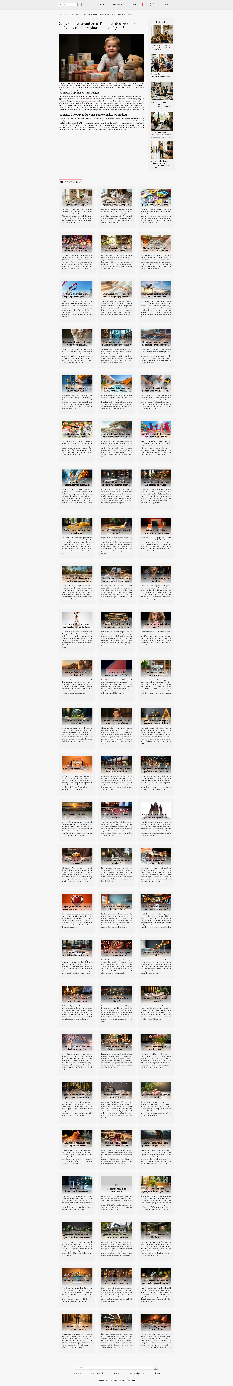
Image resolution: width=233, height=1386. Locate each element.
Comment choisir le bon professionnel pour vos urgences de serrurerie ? (77, 390)
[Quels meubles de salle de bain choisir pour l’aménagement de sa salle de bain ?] (116, 478)
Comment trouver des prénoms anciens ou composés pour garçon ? (116, 723)
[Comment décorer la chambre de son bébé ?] (116, 1091)
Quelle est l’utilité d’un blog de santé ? (156, 1096)
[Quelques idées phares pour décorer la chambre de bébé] (156, 716)
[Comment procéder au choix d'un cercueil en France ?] (156, 478)
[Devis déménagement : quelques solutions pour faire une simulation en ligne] (156, 1185)
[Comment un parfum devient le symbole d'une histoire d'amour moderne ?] (156, 290)
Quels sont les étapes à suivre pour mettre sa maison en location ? (116, 1237)
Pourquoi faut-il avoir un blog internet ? (77, 862)
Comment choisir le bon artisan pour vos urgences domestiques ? (116, 250)
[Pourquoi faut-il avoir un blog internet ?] (77, 856)
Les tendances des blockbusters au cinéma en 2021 (77, 485)
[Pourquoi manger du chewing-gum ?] (156, 620)
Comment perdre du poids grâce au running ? (77, 1328)
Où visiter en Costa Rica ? (74, 814)
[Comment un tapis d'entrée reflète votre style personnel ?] (156, 244)
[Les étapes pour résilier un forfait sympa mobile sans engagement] (156, 526)
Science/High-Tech (151, 4)
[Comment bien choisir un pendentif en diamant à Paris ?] (77, 620)
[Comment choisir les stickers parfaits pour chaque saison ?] (156, 198)
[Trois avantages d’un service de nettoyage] (77, 526)
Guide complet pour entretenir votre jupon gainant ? (77, 343)
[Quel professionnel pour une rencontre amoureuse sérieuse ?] (77, 902)
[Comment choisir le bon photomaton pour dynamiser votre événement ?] (77, 244)
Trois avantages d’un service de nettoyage (77, 531)
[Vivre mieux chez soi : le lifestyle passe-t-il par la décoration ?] (162, 34)
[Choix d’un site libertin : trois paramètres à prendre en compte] (156, 811)
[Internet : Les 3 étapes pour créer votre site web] (156, 1322)
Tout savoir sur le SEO (73, 768)
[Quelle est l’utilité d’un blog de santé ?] (156, 1091)
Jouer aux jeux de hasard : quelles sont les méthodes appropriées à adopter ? (116, 1145)
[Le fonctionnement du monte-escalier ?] (116, 856)
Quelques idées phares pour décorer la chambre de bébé (156, 722)
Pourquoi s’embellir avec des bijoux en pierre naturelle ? (116, 625)
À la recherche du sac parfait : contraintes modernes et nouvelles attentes (160, 164)
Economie (101, 4)
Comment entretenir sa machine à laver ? (156, 673)
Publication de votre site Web (76, 1280)
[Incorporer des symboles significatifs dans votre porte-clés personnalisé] (116, 198)
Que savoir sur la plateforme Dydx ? (116, 999)
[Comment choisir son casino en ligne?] (116, 811)
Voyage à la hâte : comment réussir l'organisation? (116, 1328)
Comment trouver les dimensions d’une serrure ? (77, 1190)
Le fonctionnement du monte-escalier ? (116, 862)
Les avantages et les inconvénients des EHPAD (116, 673)
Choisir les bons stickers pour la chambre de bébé (77, 1048)
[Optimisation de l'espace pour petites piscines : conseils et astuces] (116, 384)
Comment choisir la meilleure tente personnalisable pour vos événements (116, 436)
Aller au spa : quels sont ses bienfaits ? (155, 1236)
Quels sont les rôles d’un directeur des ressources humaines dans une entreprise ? (116, 1284)
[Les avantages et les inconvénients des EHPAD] (116, 668)
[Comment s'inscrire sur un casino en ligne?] (156, 856)
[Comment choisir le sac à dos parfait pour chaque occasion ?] (116, 338)
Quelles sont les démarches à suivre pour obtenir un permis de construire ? (116, 581)
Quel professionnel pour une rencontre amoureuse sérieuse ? (77, 909)
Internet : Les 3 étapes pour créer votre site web (155, 1328)
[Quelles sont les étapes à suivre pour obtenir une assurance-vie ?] (77, 1231)
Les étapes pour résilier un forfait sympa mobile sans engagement (156, 533)
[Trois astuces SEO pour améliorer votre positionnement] (156, 1042)
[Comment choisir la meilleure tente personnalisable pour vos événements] (116, 430)
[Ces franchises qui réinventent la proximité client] (162, 62)
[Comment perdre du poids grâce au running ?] (77, 1322)
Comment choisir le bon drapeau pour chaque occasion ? (77, 296)
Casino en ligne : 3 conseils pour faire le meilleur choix (77, 999)
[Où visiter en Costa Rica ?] (77, 811)
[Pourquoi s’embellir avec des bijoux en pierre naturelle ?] (116, 620)
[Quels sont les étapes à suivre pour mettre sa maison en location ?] (116, 1231)
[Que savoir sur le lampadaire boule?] (156, 948)
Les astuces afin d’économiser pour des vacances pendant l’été (77, 581)
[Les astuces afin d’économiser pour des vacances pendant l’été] (77, 574)
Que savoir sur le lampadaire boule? (156, 953)
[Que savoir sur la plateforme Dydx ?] (116, 994)
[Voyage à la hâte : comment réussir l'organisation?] (116, 1322)
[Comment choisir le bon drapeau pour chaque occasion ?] (77, 290)
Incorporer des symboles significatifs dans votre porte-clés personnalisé (116, 204)
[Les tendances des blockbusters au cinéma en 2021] (77, 478)
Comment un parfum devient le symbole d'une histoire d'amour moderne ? (156, 296)
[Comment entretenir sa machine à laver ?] (156, 668)
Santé (134, 4)
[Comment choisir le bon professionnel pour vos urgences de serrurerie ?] (77, 384)
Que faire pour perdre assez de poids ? (116, 531)
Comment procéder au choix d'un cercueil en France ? (156, 483)
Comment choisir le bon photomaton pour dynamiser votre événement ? (77, 250)
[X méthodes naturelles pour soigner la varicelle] (77, 1139)
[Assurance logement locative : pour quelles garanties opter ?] (156, 1276)
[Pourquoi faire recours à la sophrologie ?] (77, 668)
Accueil (60, 14)
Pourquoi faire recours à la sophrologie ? (77, 673)
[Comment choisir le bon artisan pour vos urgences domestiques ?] (116, 244)
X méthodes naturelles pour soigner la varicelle (77, 1144)
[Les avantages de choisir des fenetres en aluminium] (116, 765)
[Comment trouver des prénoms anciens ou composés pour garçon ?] (116, 716)
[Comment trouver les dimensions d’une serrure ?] (77, 1185)
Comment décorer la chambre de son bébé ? (116, 1096)
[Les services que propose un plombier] (156, 574)
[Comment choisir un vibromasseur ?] (116, 1185)
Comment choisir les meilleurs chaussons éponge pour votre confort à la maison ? (116, 296)
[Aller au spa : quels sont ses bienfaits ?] (156, 1231)
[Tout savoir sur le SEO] (77, 765)
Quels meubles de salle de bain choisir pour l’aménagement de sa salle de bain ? (116, 485)
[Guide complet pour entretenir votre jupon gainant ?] (77, 338)
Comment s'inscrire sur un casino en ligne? (156, 862)
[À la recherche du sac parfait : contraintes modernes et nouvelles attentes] (162, 150)
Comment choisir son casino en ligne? (116, 816)
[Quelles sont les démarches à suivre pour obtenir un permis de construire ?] (116, 574)
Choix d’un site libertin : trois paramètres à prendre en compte (155, 817)
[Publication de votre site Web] (77, 1276)
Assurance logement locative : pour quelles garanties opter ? (156, 1282)
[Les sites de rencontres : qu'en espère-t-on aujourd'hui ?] (116, 948)
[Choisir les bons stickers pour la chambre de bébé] (77, 1042)
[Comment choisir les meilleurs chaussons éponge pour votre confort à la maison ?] (116, 290)
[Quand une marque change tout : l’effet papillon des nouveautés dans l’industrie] (162, 91)
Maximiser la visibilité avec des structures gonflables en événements (156, 436)
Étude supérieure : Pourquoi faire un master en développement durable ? (116, 1049)
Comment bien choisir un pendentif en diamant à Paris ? (77, 625)
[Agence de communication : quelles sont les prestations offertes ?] (156, 765)
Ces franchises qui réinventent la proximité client (160, 76)
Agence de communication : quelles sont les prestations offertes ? (156, 771)
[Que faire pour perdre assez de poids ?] (116, 526)
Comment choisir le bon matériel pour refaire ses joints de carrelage (156, 390)
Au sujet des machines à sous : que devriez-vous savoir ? (156, 907)
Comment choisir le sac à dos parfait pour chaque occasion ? (116, 343)
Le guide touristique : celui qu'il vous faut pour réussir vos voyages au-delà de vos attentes (156, 1146)
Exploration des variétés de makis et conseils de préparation (77, 436)
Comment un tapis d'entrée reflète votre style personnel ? (155, 249)
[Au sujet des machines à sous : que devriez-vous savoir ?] (156, 902)
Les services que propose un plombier (156, 579)
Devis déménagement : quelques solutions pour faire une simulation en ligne (155, 1191)
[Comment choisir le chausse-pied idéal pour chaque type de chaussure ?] (156, 338)
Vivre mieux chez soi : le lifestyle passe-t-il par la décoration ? (160, 47)
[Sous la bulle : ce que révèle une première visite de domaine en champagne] (162, 121)
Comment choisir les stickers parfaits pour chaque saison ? (155, 203)
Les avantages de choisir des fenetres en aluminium (116, 770)
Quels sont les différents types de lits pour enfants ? (116, 907)
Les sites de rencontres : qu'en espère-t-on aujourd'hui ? (116, 953)
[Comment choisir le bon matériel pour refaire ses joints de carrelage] (156, 384)
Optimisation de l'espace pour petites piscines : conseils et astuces (116, 390)
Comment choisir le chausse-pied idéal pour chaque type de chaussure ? (156, 344)
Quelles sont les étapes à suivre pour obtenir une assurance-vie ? (77, 1237)
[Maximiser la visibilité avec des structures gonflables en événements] (156, 430)
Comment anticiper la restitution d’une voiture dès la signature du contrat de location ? (77, 956)
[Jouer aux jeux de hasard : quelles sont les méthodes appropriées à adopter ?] (116, 1139)
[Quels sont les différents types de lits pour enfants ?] (116, 902)
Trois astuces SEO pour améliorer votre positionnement (156, 1049)
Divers (167, 4)
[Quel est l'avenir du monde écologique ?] (77, 716)
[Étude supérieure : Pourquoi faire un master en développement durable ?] (116, 1042)
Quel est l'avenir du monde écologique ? (77, 722)
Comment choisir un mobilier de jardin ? (155, 999)
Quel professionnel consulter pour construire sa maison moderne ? (77, 1097)
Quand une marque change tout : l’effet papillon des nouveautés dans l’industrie (160, 105)
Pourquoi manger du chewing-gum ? (156, 625)
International (117, 4)
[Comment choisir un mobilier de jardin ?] (156, 994)
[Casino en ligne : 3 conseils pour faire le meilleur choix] (77, 994)
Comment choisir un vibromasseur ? (116, 1190)
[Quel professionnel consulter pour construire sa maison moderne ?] (77, 1091)
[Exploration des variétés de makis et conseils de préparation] (77, 430)
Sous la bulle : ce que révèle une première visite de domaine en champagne (161, 134)
